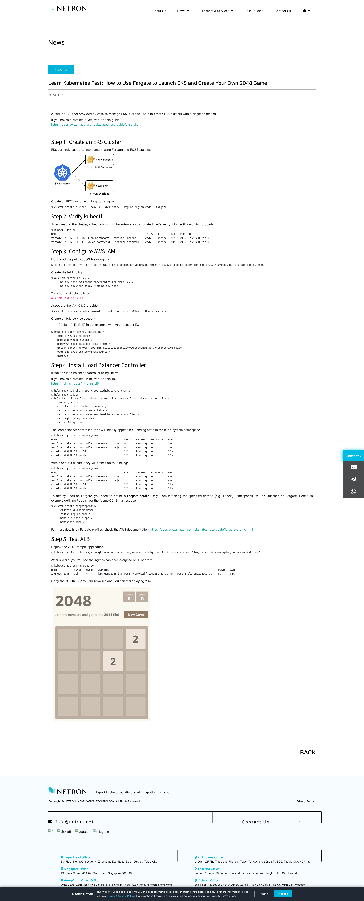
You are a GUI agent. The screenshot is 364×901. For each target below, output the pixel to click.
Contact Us (283, 11)
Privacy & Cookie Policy (120, 895)
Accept (283, 893)
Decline (263, 893)
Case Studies (253, 11)
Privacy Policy (305, 801)
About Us (159, 11)
